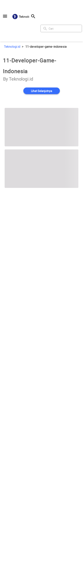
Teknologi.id (12, 46)
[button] (5, 16)
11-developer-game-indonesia (46, 46)
